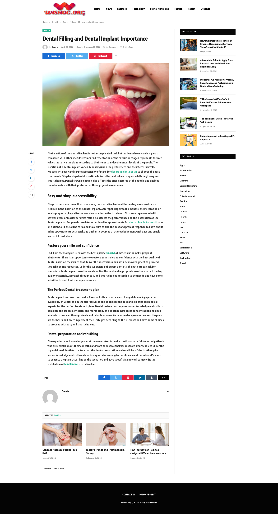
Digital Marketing (159, 8)
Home (97, 8)
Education (185, 191)
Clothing (184, 180)
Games (183, 211)
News (109, 8)
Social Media (186, 247)
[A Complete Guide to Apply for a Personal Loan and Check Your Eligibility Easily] (188, 64)
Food (182, 206)
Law (182, 227)
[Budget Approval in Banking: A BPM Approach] (188, 140)
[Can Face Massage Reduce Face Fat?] (62, 434)
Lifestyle (205, 8)
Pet (181, 242)
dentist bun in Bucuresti (143, 222)
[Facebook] (31, 162)
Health (191, 8)
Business (122, 8)
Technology (138, 8)
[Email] (31, 194)
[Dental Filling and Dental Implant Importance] (105, 104)
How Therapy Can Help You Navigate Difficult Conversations (148, 451)
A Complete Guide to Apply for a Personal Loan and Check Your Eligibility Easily (216, 63)
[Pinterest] (31, 186)
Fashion (178, 8)
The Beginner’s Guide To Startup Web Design (216, 120)
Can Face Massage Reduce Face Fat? (59, 451)
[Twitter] (31, 170)
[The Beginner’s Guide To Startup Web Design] (188, 123)
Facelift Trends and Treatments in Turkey (105, 451)
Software (184, 252)
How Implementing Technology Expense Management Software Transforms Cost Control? (216, 44)
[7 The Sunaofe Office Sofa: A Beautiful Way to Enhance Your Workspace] (188, 103)
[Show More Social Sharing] (115, 56)
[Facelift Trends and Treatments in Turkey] (105, 434)
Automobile (186, 170)
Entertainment (187, 196)
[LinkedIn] (31, 178)
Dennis (55, 47)
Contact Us (128, 494)
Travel (183, 263)
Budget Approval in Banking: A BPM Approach (217, 138)
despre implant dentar (124, 171)
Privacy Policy (147, 494)
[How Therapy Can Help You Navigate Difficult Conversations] (149, 434)
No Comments (112, 47)
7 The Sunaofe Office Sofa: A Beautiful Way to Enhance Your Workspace (216, 102)
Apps (182, 165)
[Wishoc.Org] (64, 9)
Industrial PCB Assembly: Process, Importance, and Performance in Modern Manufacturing (217, 83)
